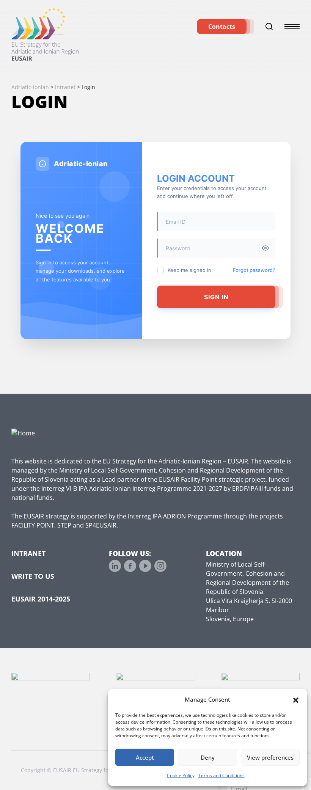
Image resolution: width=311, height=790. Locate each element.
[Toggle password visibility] (265, 248)
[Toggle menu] (292, 26)
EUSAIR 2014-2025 (40, 598)
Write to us (32, 576)
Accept (145, 757)
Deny (208, 757)
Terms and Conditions (221, 775)
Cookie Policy (181, 775)
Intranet (28, 553)
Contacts (221, 26)
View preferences (270, 757)
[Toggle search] (269, 26)
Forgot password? (254, 270)
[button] (296, 699)
